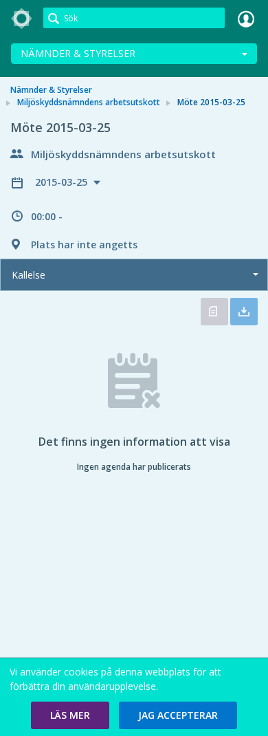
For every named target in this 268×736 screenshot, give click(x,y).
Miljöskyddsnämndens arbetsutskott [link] (88, 102)
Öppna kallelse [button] (214, 311)
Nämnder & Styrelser (78, 53)
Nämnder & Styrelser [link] (51, 90)
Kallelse (28, 274)
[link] (22, 19)
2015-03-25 (62, 181)
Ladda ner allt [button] (244, 311)
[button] (70, 715)
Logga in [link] (246, 19)
